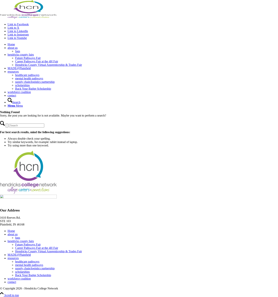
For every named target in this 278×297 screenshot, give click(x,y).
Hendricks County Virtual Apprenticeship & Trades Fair (48, 251)
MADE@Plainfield (19, 254)
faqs (17, 237)
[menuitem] (143, 44)
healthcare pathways (27, 261)
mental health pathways (29, 265)
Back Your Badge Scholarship (33, 275)
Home (11, 230)
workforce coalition (19, 278)
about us (13, 234)
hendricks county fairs (21, 241)
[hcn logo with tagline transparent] (28, 17)
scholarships (22, 271)
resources (13, 258)
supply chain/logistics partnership (35, 268)
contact (12, 282)
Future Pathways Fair (28, 244)
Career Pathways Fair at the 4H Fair (36, 248)
